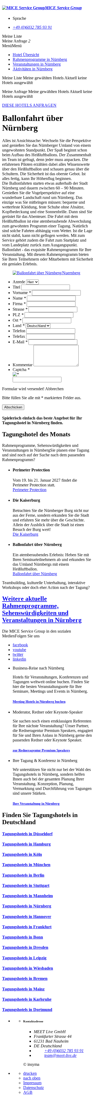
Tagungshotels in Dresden (25, 947)
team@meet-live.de (60, 1055)
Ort (17, 320)
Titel (17, 287)
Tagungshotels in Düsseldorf (27, 834)
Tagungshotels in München (26, 864)
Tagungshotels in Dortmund (27, 1009)
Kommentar (23, 365)
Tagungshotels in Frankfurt (26, 927)
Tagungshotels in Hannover (26, 916)
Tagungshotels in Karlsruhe (26, 999)
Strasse (20, 309)
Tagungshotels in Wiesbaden (27, 968)
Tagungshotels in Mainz (23, 989)
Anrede (19, 282)
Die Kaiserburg (25, 534)
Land (19, 325)
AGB (27, 1092)
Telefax (19, 336)
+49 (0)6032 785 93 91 (32, 27)
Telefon (19, 331)
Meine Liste (12, 36)
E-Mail (20, 342)
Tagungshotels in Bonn (22, 937)
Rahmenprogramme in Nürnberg (40, 59)
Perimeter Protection (29, 489)
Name (19, 298)
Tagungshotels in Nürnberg (26, 906)
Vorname (22, 292)
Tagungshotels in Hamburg (26, 844)
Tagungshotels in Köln (22, 854)
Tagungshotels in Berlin (23, 875)
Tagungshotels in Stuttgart (25, 885)
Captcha (21, 369)
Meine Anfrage (14, 41)
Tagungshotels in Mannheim (27, 895)
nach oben (31, 1078)
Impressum (32, 1083)
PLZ (18, 314)
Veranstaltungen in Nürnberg (37, 64)
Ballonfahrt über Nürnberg (35, 574)
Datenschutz (33, 1087)
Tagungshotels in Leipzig (24, 958)
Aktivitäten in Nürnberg (33, 69)
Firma (19, 303)
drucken (30, 1073)
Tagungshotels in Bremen (25, 978)
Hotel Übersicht (26, 54)
